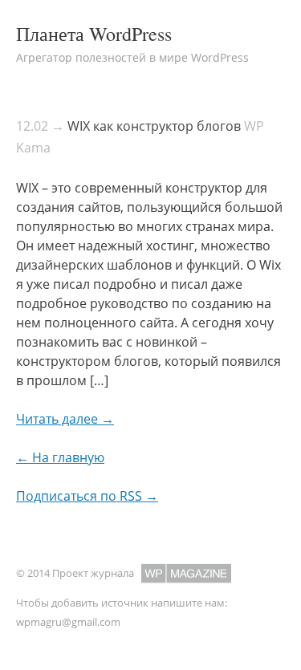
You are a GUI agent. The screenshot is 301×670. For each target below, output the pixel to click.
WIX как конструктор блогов (154, 126)
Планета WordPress (94, 34)
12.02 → (40, 126)
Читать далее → (65, 419)
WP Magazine (186, 573)
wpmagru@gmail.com (68, 622)
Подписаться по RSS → (87, 496)
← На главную (60, 457)
